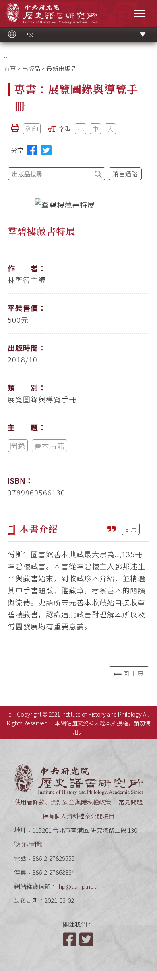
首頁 (10, 68)
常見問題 (130, 802)
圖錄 (17, 445)
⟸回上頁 (129, 673)
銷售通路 (125, 173)
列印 (31, 129)
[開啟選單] (140, 13)
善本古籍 (49, 445)
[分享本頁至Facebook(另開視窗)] (32, 150)
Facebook (70, 939)
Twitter (87, 939)
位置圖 (32, 844)
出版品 (31, 68)
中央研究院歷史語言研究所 (51, 13)
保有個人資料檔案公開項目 (78, 816)
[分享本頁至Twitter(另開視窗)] (46, 150)
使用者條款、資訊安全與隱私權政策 (62, 802)
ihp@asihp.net (77, 886)
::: (6, 55)
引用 (131, 529)
